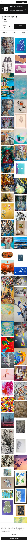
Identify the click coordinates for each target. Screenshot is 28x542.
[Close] (26, 525)
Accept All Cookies (13, 538)
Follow (20, 25)
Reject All (14, 534)
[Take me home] (2, 2)
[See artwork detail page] (7, 45)
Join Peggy (21, 2)
